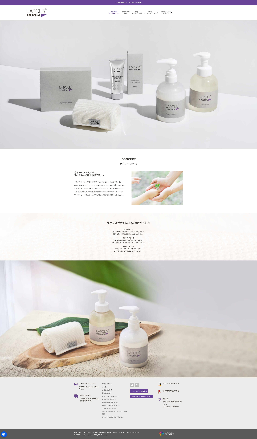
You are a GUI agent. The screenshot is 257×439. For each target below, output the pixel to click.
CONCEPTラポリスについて (114, 12)
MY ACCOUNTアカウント (165, 12)
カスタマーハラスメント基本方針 (112, 417)
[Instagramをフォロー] (132, 385)
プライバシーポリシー (109, 408)
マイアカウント (107, 384)
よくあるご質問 (107, 390)
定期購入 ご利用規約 (108, 399)
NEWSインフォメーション (150, 12)
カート (104, 387)
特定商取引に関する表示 (110, 402)
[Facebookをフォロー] (137, 385)
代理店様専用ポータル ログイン (141, 396)
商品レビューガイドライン (110, 405)
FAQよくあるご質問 (137, 12)
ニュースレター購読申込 (139, 391)
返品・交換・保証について (110, 396)
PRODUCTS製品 (126, 12)
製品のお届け (106, 393)
